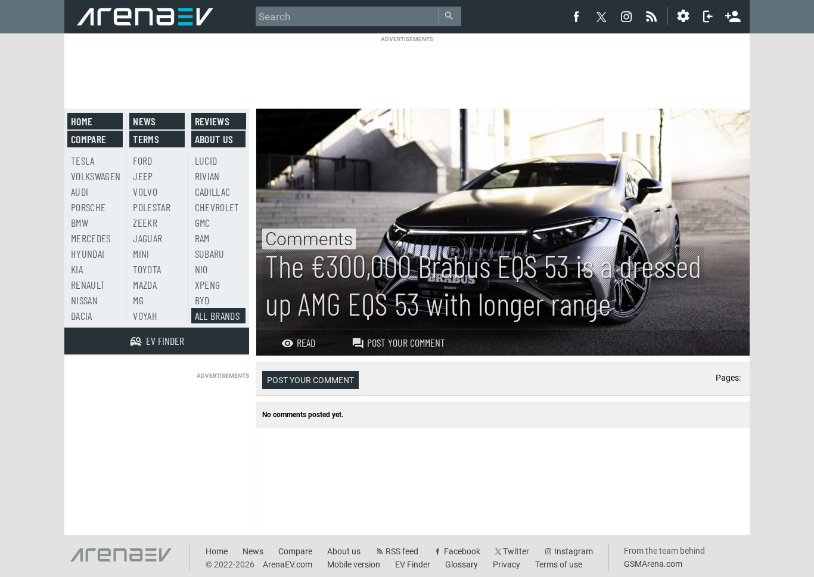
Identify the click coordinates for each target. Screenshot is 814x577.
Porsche (88, 207)
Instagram (573, 551)
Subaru (210, 253)
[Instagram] (626, 16)
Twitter (516, 551)
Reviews (212, 121)
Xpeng (207, 284)
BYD (202, 300)
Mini (141, 253)
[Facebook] (576, 16)
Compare (88, 139)
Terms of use (558, 564)
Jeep (143, 176)
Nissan (84, 300)
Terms (146, 139)
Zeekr (145, 222)
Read (306, 342)
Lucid (206, 160)
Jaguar (147, 238)
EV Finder (412, 564)
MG (138, 300)
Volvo (145, 191)
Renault (88, 284)
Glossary (461, 564)
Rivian (207, 176)
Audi (79, 191)
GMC (202, 222)
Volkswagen (96, 176)
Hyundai (87, 253)
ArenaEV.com (287, 564)
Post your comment (406, 342)
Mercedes (91, 238)
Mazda (145, 284)
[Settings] (682, 16)
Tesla (83, 160)
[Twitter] (601, 16)
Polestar (151, 207)
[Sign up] (732, 15)
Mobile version (353, 564)
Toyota (147, 269)
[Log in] (707, 16)
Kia (77, 269)
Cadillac (213, 191)
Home (81, 121)
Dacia (81, 315)
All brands (217, 315)
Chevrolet (217, 207)
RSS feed (402, 551)
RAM (202, 238)
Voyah (145, 315)
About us (214, 139)
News (144, 121)
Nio (201, 269)
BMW (79, 222)
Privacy (506, 564)
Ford (142, 160)
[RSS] (653, 16)
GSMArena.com (653, 564)
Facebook (462, 551)
